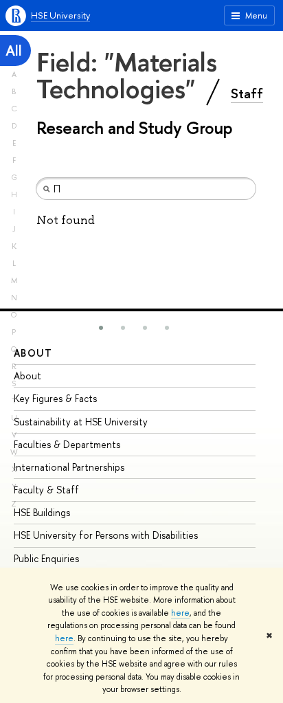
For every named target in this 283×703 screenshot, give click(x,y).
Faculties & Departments (67, 444)
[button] (101, 328)
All (13, 50)
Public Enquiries (46, 558)
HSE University (60, 15)
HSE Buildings (42, 512)
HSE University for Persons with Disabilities (106, 535)
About (33, 352)
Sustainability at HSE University (81, 421)
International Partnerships (69, 466)
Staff (247, 93)
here (180, 612)
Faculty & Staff (46, 489)
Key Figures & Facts (55, 398)
